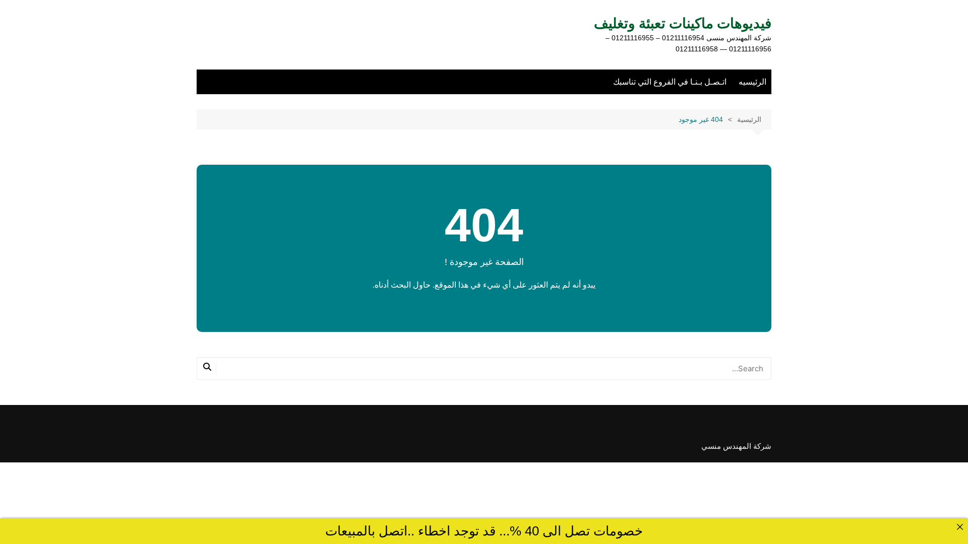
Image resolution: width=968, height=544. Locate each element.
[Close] (959, 526)
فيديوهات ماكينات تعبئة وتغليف (682, 23)
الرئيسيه (752, 82)
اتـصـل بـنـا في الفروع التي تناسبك (670, 82)
